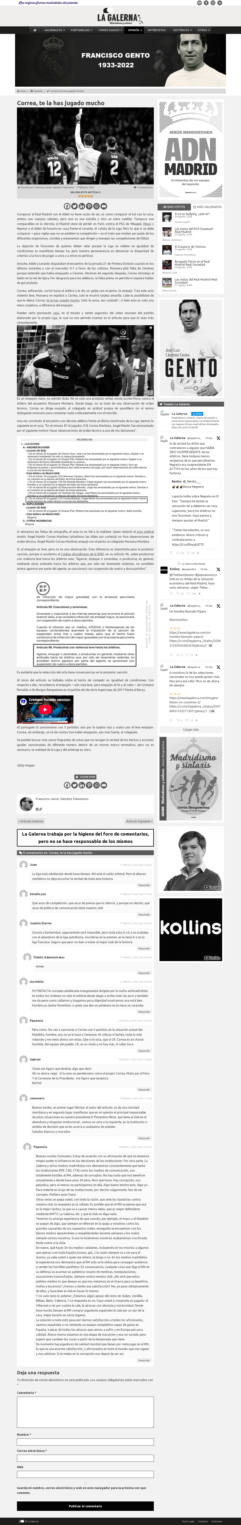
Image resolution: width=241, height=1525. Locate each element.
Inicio (23, 91)
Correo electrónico (32, 1450)
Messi (147, 224)
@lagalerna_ (194, 438)
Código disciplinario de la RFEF (82, 554)
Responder (144, 885)
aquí (56, 313)
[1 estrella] (79, 195)
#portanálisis (178, 619)
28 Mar (209, 667)
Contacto (203, 1521)
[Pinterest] (89, 206)
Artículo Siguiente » (139, 821)
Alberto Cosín (169, 272)
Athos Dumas (169, 290)
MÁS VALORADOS (209, 207)
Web (20, 1467)
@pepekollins (189, 569)
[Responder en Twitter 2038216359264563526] (172, 655)
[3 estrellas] (85, 195)
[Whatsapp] (96, 206)
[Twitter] (74, 206)
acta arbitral (145, 531)
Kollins (175, 569)
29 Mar (209, 438)
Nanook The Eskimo (185, 254)
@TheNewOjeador (181, 575)
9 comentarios (145, 187)
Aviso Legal (188, 1521)
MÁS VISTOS (176, 207)
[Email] (104, 206)
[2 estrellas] (82, 195)
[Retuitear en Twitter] (179, 563)
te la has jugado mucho (63, 300)
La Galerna (177, 438)
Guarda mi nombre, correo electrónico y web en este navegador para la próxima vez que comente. (81, 1490)
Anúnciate (217, 1521)
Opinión (38, 91)
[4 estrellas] (88, 195)
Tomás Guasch (182, 222)
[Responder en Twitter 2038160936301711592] (172, 594)
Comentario (26, 1392)
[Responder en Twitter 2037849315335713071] (172, 721)
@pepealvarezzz (206, 575)
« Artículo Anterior (30, 821)
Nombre (24, 1434)
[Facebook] (67, 206)
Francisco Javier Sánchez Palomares (54, 187)
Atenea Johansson (172, 240)
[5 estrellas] (91, 195)
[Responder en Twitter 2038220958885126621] (172, 553)
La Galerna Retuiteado (194, 564)
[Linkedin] (82, 206)
